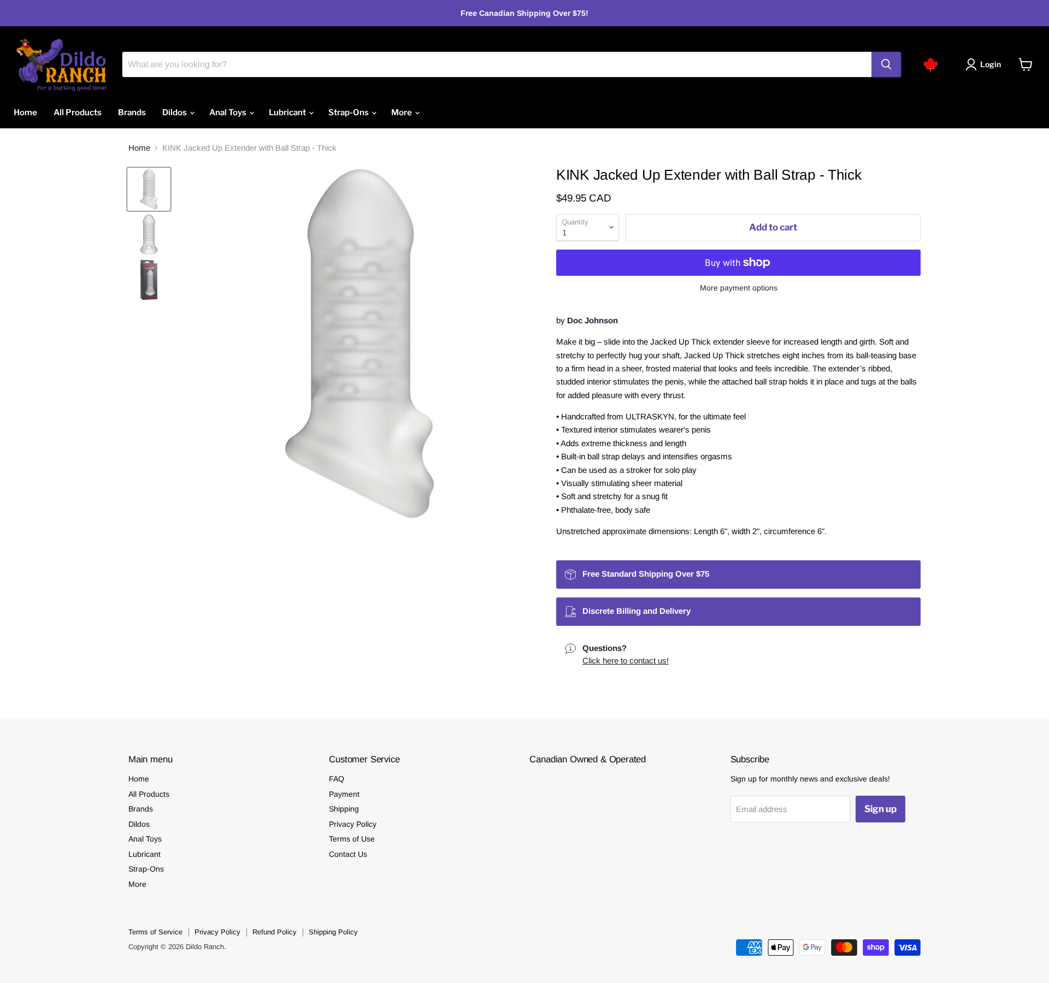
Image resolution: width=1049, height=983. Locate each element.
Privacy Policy (352, 824)
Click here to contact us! (625, 660)
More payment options (738, 287)
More (402, 112)
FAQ (336, 778)
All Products (78, 112)
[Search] (886, 64)
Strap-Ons (349, 112)
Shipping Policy (333, 932)
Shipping (344, 808)
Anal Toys (228, 112)
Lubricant (288, 112)
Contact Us (348, 854)
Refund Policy (274, 932)
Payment (344, 794)
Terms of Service (155, 932)
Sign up (880, 808)
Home (25, 112)
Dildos (175, 112)
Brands (132, 112)
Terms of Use (352, 838)
